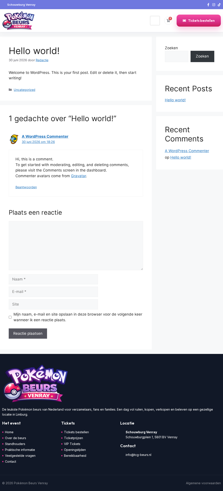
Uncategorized (24, 90)
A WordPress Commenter (45, 136)
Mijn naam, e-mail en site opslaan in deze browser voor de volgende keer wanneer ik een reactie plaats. (78, 317)
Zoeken (171, 48)
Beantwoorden (26, 187)
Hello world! (175, 100)
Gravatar (78, 176)
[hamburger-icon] (155, 20)
